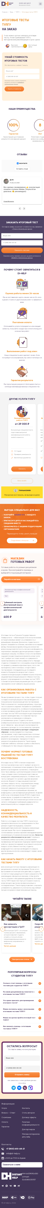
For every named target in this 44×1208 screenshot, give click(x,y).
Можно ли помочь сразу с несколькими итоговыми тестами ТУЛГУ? (18, 1010)
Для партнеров (28, 1129)
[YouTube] (15, 1186)
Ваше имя (22, 71)
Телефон (22, 76)
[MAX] (30, 1088)
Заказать (22, 469)
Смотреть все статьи (22, 959)
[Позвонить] (25, 1088)
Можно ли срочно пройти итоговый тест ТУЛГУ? (19, 1019)
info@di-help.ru (13, 1154)
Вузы (11, 12)
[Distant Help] (7, 4)
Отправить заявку (22, 1075)
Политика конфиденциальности (30, 1123)
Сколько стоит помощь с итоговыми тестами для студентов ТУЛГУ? (17, 985)
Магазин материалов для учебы (30, 1135)
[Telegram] (13, 1088)
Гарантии (5, 1127)
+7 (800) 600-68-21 (15, 1149)
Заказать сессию (22, 250)
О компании (6, 1117)
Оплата (5, 1122)
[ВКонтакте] (19, 1088)
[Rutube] (19, 1186)
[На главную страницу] (12, 1176)
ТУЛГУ (18, 12)
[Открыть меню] (40, 4)
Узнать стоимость (14, 89)
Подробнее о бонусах (22, 540)
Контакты (26, 1108)
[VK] (11, 1186)
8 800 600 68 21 (25, 3)
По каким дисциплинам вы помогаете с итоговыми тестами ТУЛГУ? (18, 993)
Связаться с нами (11, 1165)
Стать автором (28, 1113)
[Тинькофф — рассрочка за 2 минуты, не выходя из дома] (22, 492)
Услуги (4, 1108)
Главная (4, 12)
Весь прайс (22, 481)
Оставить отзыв (22, 169)
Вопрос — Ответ (8, 1113)
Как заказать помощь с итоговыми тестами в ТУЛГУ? (17, 1028)
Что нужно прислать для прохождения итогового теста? (18, 1002)
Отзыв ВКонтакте (9, 201)
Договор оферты (29, 1117)
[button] (19, 208)
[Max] (7, 1186)
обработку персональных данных (22, 258)
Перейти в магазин (22, 579)
